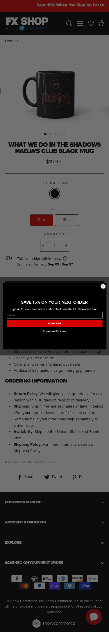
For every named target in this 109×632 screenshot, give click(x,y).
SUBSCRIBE (54, 323)
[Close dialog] (103, 286)
